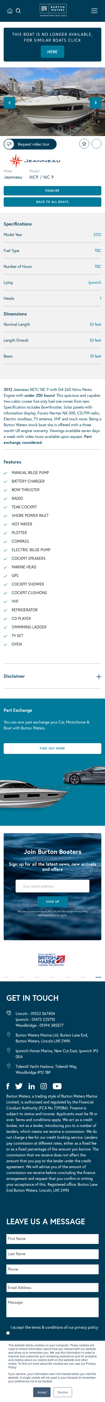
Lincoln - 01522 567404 (35, 1013)
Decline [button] (63, 1392)
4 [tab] (52, 980)
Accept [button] (41, 1392)
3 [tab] (37, 980)
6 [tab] (83, 980)
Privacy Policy (81, 911)
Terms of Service (51, 915)
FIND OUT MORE (52, 748)
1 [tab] (6, 980)
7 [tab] (98, 980)
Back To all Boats (52, 202)
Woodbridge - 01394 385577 (39, 1025)
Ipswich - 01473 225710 (35, 1019)
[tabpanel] (52, 962)
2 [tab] (21, 980)
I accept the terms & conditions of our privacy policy (54, 1330)
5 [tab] (68, 980)
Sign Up (52, 901)
